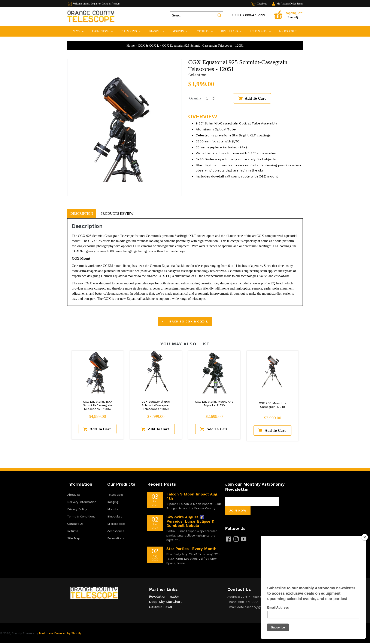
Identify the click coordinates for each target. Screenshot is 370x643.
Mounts (182, 31)
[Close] (364, 537)
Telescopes (132, 31)
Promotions (104, 31)
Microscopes (288, 31)
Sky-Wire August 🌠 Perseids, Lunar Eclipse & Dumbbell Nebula (190, 521)
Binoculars (233, 31)
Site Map (73, 538)
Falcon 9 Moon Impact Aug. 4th (192, 496)
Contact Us (75, 523)
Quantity (195, 98)
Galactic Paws (160, 607)
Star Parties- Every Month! (192, 548)
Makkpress (46, 633)
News (80, 31)
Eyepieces (206, 31)
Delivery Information (81, 502)
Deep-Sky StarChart (165, 602)
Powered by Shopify (68, 633)
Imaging (158, 31)
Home (131, 45)
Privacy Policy (77, 509)
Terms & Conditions (81, 516)
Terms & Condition (40, 638)
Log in (94, 3)
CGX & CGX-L (148, 45)
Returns (72, 531)
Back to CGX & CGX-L (188, 321)
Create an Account (111, 3)
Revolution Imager (164, 596)
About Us (74, 494)
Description (81, 213)
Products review (117, 213)
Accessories (262, 31)
